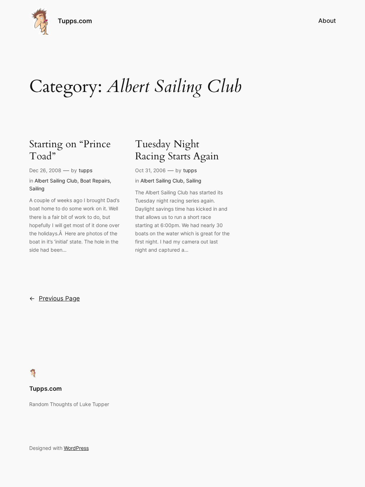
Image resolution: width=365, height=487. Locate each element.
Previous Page (54, 298)
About (327, 20)
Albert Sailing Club (56, 181)
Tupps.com (75, 21)
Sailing (37, 188)
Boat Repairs (95, 181)
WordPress (76, 448)
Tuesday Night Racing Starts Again (177, 150)
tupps (85, 170)
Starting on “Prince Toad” (70, 150)
